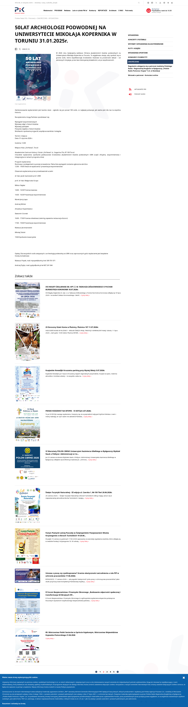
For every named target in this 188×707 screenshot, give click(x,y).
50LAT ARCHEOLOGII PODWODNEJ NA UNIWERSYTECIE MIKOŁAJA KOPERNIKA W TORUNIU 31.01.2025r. (65, 34)
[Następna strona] (118, 672)
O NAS (120, 10)
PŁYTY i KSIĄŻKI (134, 48)
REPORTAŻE (102, 10)
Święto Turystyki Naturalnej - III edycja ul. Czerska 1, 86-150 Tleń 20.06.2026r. (79, 492)
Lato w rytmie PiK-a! (79, 10)
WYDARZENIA (53, 18)
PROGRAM (58, 10)
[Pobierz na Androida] (168, 3)
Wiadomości (47, 10)
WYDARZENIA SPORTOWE (138, 53)
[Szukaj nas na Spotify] (164, 3)
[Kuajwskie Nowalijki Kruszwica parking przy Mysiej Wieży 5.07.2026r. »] (27, 384)
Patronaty (129, 10)
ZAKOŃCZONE (42, 18)
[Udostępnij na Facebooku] (17, 49)
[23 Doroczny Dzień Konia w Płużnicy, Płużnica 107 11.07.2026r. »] (27, 342)
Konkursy (92, 10)
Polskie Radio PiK (21, 18)
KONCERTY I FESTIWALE (137, 40)
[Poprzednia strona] (96, 672)
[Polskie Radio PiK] (19, 10)
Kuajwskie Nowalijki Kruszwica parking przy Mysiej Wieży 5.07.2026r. (75, 370)
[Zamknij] (184, 677)
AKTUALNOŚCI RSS (140, 89)
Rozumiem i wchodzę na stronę (13, 704)
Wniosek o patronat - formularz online (143, 75)
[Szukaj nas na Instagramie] (148, 3)
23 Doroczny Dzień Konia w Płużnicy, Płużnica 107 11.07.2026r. (72, 327)
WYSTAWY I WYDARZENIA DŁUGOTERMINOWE (145, 44)
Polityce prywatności (68, 687)
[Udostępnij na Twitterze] (20, 49)
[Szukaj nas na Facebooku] (152, 3)
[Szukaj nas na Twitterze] (156, 3)
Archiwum (112, 10)
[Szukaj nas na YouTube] (160, 3)
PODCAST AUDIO (139, 94)
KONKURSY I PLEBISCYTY (137, 57)
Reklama (67, 10)
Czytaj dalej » (85, 295)
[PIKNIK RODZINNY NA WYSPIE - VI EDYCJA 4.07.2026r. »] (27, 424)
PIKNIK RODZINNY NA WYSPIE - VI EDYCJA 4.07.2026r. (68, 411)
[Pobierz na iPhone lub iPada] (172, 3)
